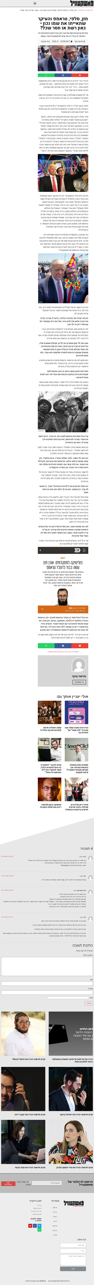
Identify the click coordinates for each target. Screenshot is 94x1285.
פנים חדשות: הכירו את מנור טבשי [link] (30, 1167)
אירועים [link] (54, 1226)
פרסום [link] (56, 652)
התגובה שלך (88, 955)
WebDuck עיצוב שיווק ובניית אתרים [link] (35, 1281)
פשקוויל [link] (50, 652)
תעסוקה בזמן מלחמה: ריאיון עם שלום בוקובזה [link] (50, 805)
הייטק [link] (55, 1221)
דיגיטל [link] (55, 1217)
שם (91, 980)
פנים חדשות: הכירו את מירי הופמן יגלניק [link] (74, 1167)
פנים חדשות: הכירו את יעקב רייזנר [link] (29, 1114)
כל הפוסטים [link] (79, 682)
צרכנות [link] (55, 1230)
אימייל (90, 989)
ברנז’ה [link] (55, 1212)
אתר (91, 998)
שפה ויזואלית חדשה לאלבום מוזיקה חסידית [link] (50, 728)
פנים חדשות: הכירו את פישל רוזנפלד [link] (28, 1059)
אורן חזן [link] (71, 652)
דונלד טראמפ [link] (63, 652)
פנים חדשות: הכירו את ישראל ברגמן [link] (76, 1114)
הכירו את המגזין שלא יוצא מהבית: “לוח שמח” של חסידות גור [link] (76, 730)
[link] (82, 3)
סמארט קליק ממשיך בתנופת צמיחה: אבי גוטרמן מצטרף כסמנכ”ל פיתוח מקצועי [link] (77, 769)
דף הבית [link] (89, 10)
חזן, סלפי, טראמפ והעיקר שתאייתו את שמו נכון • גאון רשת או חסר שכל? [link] (63, 23)
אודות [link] (55, 1235)
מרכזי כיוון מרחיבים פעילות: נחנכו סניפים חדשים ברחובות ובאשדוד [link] (76, 807)
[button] (35, 3)
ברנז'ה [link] (81, 10)
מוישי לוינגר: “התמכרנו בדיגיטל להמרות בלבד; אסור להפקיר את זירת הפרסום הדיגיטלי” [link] (50, 769)
